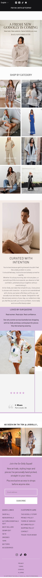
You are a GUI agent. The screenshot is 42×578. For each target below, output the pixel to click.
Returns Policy (27, 525)
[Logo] (21, 15)
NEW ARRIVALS (8, 518)
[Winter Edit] (31, 94)
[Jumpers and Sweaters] (10, 180)
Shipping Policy (27, 528)
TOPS (4, 541)
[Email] (26, 2)
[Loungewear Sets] (10, 151)
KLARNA (21, 572)
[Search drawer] (35, 15)
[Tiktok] (22, 2)
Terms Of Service (28, 521)
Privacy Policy (27, 518)
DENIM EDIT (6, 530)
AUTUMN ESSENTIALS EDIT (10, 522)
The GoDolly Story (29, 514)
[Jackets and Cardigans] (31, 151)
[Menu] (3, 15)
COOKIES (21, 569)
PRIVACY (21, 563)
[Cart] (39, 15)
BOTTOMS (6, 544)
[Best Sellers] (10, 94)
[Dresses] (31, 122)
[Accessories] (31, 180)
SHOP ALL (6, 514)
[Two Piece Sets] (10, 122)
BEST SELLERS (8, 527)
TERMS (21, 566)
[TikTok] (21, 555)
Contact (24, 531)
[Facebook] (19, 2)
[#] (21, 43)
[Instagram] (16, 2)
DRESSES (5, 537)
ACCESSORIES (7, 548)
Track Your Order (29, 535)
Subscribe (21, 501)
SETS (4, 534)
